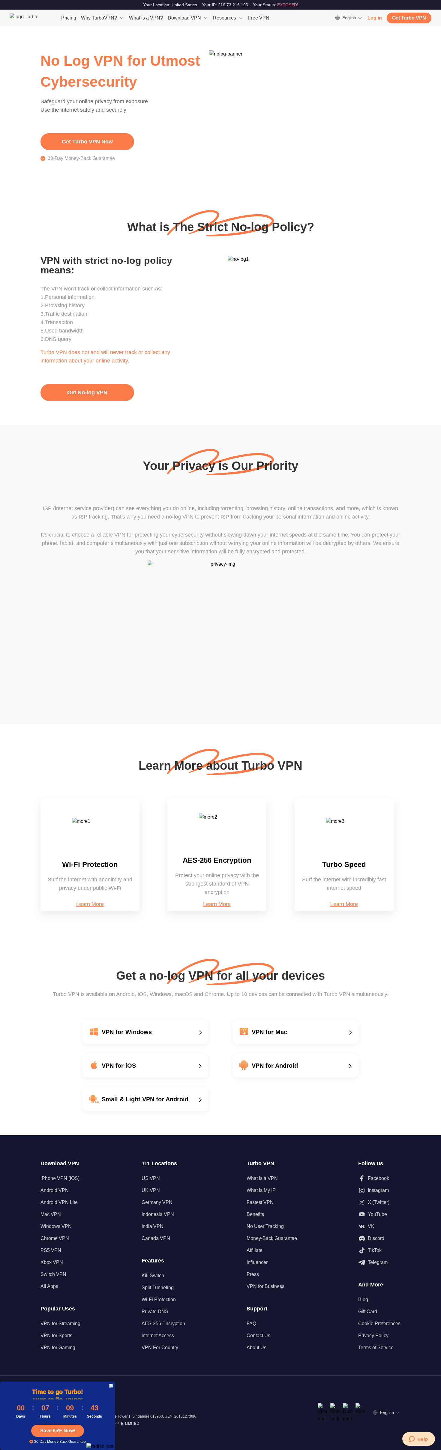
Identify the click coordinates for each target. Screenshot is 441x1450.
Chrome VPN (54, 1238)
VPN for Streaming (60, 1323)
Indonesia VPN (158, 1214)
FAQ (251, 1323)
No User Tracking (265, 1226)
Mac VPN (50, 1214)
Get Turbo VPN (409, 17)
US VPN (151, 1178)
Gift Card (367, 1311)
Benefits (255, 1214)
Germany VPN (157, 1202)
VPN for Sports (56, 1335)
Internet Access (158, 1335)
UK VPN (151, 1190)
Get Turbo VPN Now (87, 142)
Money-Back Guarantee (272, 1238)
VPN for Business (265, 1286)
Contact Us (258, 1335)
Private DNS (155, 1311)
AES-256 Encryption (163, 1323)
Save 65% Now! (57, 1430)
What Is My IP (261, 1190)
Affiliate (254, 1250)
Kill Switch (153, 1275)
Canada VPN (156, 1238)
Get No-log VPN (87, 393)
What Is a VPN (262, 1178)
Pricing (68, 17)
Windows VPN (56, 1226)
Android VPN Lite (59, 1202)
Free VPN (258, 17)
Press (253, 1274)
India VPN (153, 1226)
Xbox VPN (51, 1262)
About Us (256, 1347)
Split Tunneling (158, 1287)
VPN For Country (160, 1347)
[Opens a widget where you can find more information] (418, 1439)
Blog (363, 1299)
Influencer (257, 1262)
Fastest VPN (260, 1202)
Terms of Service (376, 1347)
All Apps (49, 1286)
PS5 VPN (50, 1250)
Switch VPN (53, 1274)
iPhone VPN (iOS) (60, 1178)
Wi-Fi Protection (159, 1299)
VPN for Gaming (57, 1347)
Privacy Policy (373, 1335)
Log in (375, 17)
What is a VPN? (146, 17)
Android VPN (54, 1190)
